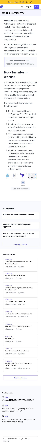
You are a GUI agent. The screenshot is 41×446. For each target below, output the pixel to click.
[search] (22, 6)
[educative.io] (1, 6)
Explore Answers (20, 245)
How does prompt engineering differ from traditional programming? (18, 409)
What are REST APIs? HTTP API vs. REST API (18, 400)
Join (36, 7)
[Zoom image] (20, 179)
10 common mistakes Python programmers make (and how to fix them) (18, 420)
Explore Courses (20, 378)
